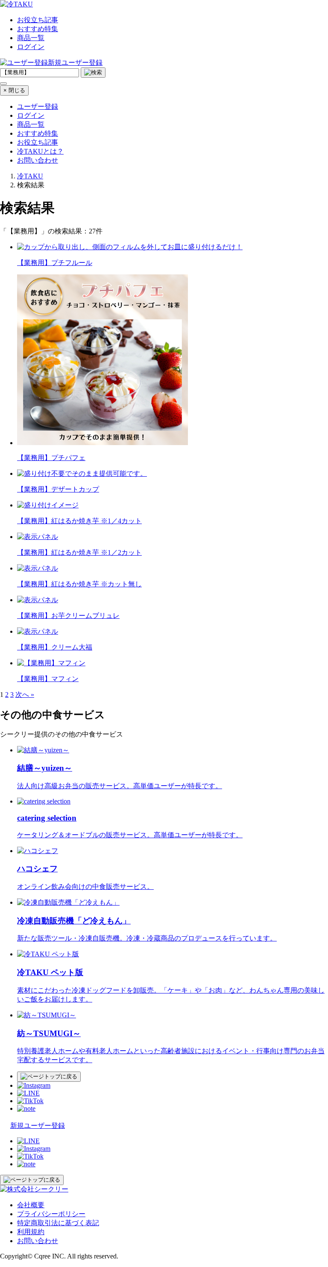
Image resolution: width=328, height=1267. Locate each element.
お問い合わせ (37, 160)
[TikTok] (30, 1100)
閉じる (14, 90)
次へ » (24, 694)
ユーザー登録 (37, 106)
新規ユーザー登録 (75, 62)
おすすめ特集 (37, 28)
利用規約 (30, 1231)
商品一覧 (30, 37)
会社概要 (30, 1205)
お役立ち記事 (37, 19)
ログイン (30, 46)
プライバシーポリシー (51, 1213)
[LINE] (28, 1093)
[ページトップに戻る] (49, 1077)
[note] (26, 1108)
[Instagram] (33, 1085)
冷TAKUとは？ (40, 151)
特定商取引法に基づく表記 (58, 1222)
